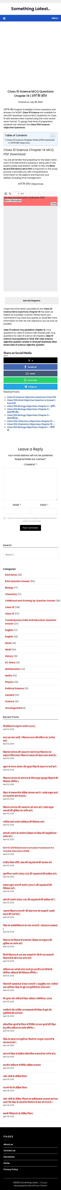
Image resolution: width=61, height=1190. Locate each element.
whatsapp (32, 380)
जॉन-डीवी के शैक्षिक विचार (15, 1076)
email (32, 373)
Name (17, 505)
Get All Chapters (31, 300)
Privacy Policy (11, 1169)
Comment (30, 464)
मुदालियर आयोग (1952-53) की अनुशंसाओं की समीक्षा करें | (30, 873)
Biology (9, 587)
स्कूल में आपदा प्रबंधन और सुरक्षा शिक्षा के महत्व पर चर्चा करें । (30, 766)
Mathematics (12, 668)
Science (9, 701)
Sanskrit (9, 695)
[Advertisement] (30, 53)
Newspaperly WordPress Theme (30, 1185)
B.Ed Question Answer (17, 581)
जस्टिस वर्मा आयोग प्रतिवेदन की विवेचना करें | (23, 821)
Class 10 (9, 607)
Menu (55, 18)
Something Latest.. (30, 9)
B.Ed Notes (11, 574)
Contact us (9, 1150)
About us (8, 1144)
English (9, 630)
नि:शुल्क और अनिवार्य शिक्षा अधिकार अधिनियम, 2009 (27, 998)
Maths (8, 675)
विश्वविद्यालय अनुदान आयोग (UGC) (19, 726)
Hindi (8, 643)
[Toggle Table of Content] (51, 136)
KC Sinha (10, 662)
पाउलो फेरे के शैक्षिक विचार (15, 1087)
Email (44, 505)
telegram (32, 386)
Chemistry (11, 594)
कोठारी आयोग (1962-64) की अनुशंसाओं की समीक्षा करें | (29, 899)
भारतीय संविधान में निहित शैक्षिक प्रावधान (22, 1065)
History (9, 656)
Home (7, 1163)
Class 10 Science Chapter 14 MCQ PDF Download (30, 140)
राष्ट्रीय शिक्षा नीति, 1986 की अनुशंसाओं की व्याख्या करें (27, 862)
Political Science (14, 688)
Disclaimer (9, 1156)
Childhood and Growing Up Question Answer (30, 600)
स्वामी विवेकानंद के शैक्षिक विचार (18, 1113)
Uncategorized (13, 708)
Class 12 (9, 613)
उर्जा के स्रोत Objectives (20, 143)
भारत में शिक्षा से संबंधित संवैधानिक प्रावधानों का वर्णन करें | (29, 1053)
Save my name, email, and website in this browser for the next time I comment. (32, 519)
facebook (32, 367)
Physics (9, 681)
